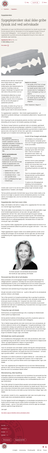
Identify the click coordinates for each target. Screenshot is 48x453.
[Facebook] (43, 447)
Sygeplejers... (7, 9)
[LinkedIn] (46, 447)
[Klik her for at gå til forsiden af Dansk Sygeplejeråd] (13, 2)
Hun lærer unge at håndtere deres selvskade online (15, 413)
